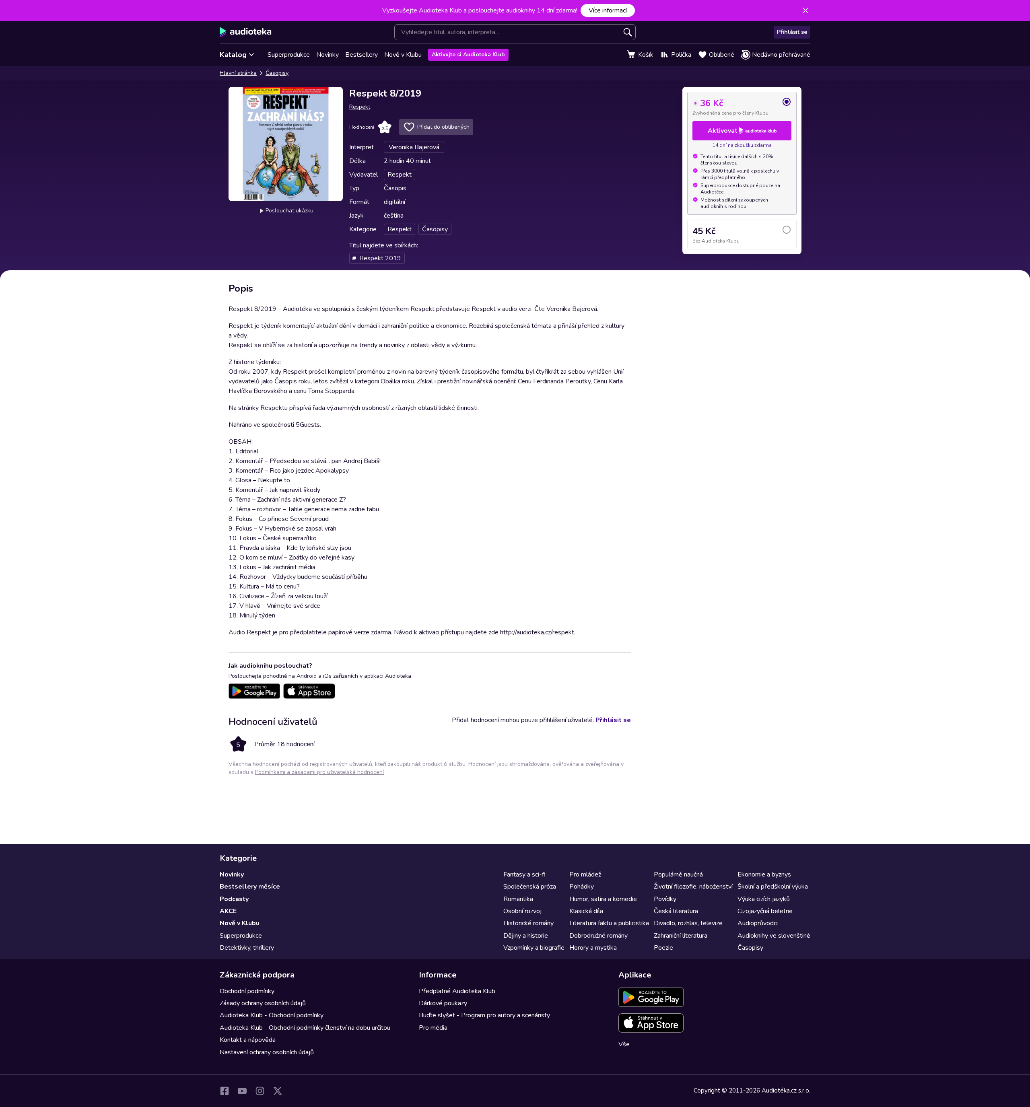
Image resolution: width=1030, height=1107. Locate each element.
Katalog (233, 55)
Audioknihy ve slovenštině (773, 935)
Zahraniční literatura (680, 935)
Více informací (608, 10)
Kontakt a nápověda (248, 1039)
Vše (624, 1044)
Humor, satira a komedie (603, 899)
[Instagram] (260, 1091)
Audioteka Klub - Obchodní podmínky (271, 1015)
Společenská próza (529, 886)
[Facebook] (224, 1091)
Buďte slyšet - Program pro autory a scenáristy (484, 1015)
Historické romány (528, 923)
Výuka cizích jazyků (763, 899)
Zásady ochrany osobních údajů (263, 1003)
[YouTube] (242, 1091)
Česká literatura (676, 911)
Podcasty (234, 899)
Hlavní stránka (238, 73)
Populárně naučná (678, 874)
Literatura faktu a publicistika (609, 923)
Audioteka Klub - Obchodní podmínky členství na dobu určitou (305, 1027)
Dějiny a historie (525, 935)
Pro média (433, 1027)
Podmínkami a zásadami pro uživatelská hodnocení (319, 772)
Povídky (665, 899)
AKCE (228, 911)
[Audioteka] (246, 32)
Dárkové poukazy (443, 1003)
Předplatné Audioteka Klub (457, 991)
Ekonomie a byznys (764, 874)
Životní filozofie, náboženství (693, 886)
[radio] (741, 106)
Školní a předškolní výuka (772, 886)
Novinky (327, 54)
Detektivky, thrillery (247, 947)
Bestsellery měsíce (250, 886)
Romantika (518, 899)
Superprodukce (289, 54)
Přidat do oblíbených (443, 127)
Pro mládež (585, 874)
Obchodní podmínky (247, 991)
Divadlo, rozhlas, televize (688, 923)
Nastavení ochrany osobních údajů (267, 1052)
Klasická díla (586, 911)
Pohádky (581, 886)
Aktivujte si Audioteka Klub (468, 54)
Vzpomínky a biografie (533, 947)
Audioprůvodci (757, 923)
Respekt (359, 107)
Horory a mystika (593, 947)
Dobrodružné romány (598, 935)
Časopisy (277, 73)
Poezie (663, 947)
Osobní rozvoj (522, 911)
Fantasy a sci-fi (524, 874)
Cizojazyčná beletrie (765, 911)
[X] (277, 1091)
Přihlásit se (792, 32)
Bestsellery (361, 54)
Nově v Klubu (403, 54)
